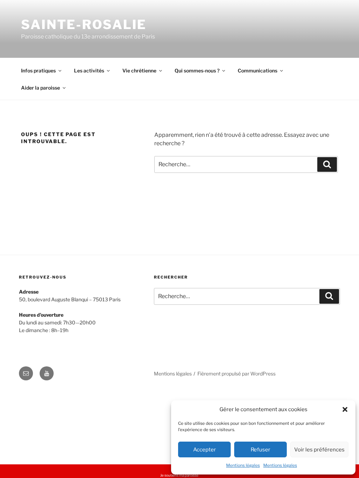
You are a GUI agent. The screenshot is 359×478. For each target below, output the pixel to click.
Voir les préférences (319, 450)
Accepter (204, 450)
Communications (257, 70)
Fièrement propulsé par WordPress (236, 374)
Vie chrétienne (139, 70)
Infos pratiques (38, 70)
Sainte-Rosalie (84, 24)
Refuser (260, 450)
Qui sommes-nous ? (197, 70)
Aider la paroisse (40, 88)
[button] (344, 409)
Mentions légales (243, 465)
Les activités (89, 70)
